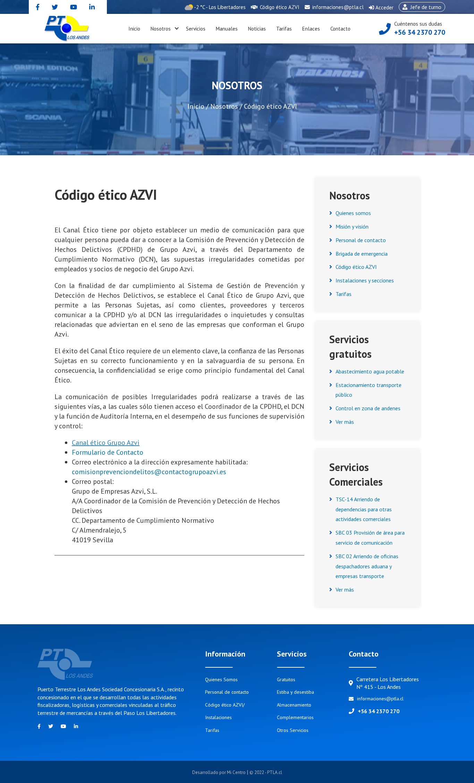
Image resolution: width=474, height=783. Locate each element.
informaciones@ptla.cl (337, 7)
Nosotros (161, 28)
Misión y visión (352, 226)
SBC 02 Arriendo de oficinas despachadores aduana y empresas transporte (367, 566)
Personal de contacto (361, 240)
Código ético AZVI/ (225, 705)
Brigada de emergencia (362, 253)
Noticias (257, 28)
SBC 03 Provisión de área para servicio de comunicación (370, 537)
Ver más (345, 421)
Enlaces (311, 28)
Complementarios (295, 717)
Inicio (134, 28)
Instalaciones (218, 717)
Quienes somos (353, 212)
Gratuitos (286, 679)
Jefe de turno (420, 7)
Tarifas (284, 28)
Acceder (381, 9)
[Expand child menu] (176, 28)
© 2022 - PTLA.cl (265, 772)
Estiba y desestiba (295, 692)
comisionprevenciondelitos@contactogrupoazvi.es (149, 471)
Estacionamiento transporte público (368, 389)
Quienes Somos (221, 679)
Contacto (340, 28)
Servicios (195, 28)
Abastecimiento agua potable (370, 371)
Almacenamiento (294, 705)
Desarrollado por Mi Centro (219, 772)
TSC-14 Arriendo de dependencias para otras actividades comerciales (364, 509)
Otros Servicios (292, 730)
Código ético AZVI (279, 7)
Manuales (227, 28)
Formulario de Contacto (107, 452)
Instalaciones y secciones (365, 280)
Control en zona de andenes (368, 408)
